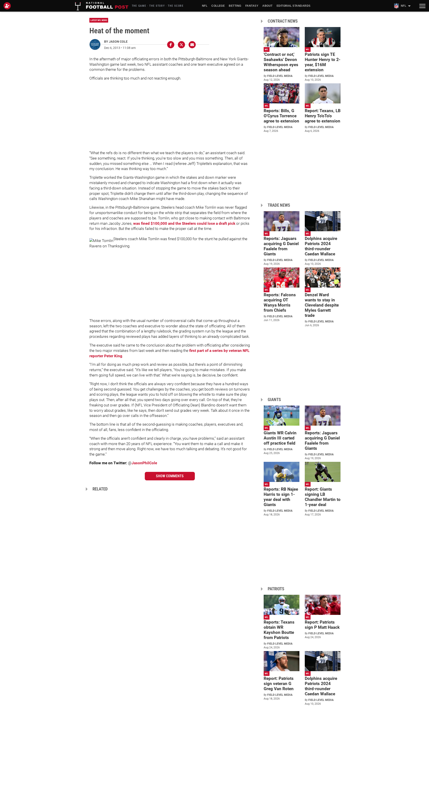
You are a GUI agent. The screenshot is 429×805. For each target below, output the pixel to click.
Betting (235, 5)
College (218, 5)
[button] (421, 6)
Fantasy (251, 5)
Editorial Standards (294, 5)
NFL (204, 5)
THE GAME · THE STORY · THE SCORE (158, 5)
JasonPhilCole (144, 463)
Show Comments (170, 476)
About (267, 5)
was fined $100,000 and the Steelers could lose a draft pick (184, 223)
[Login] (8, 5)
